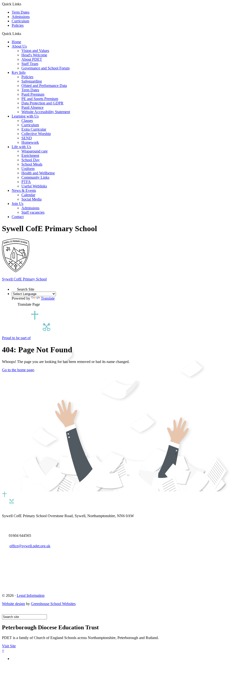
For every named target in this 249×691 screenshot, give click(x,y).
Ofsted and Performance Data (44, 86)
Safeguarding (31, 81)
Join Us (17, 204)
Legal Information (30, 595)
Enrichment (30, 155)
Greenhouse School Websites (53, 604)
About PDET (31, 59)
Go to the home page (18, 370)
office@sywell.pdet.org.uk (29, 546)
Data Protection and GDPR (42, 103)
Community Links (35, 177)
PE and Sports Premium (39, 99)
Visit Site (9, 646)
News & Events (24, 190)
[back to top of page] (4, 612)
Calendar (28, 195)
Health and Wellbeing (38, 173)
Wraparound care (34, 151)
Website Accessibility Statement (45, 112)
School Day (30, 160)
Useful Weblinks (34, 186)
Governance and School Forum (45, 68)
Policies (18, 25)
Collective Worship (36, 134)
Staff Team (29, 64)
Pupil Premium (32, 94)
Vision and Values (35, 51)
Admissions (21, 17)
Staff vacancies (32, 212)
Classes (27, 120)
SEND (26, 138)
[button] (23, 33)
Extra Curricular (33, 129)
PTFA (26, 182)
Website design (13, 604)
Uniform (28, 169)
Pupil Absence (32, 107)
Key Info (19, 72)
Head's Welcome (34, 55)
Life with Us (21, 147)
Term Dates (20, 12)
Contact (18, 217)
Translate (48, 298)
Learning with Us (25, 116)
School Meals (31, 164)
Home (16, 42)
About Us (19, 46)
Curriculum (20, 21)
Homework (30, 142)
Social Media (31, 199)
